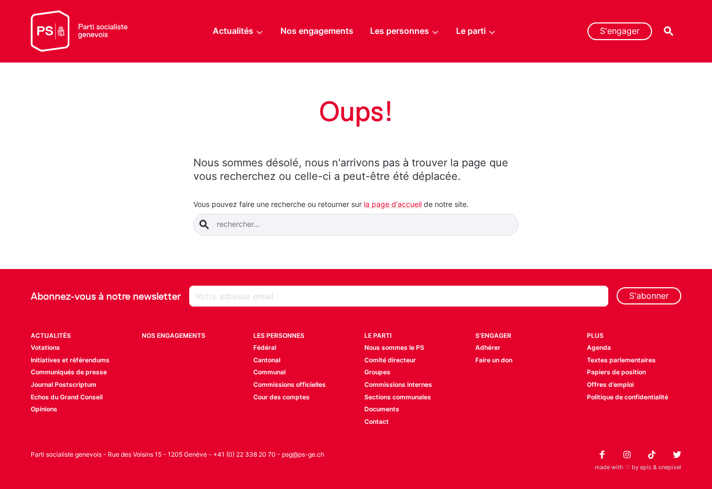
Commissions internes (398, 384)
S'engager (620, 31)
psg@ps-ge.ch (303, 454)
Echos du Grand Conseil (67, 397)
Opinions (44, 409)
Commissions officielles (289, 384)
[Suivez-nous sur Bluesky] (677, 454)
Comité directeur (390, 360)
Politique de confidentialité (627, 397)
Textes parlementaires (621, 360)
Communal (269, 372)
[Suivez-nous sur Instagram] (627, 454)
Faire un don (493, 360)
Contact (376, 421)
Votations (45, 347)
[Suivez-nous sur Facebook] (602, 454)
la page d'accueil (393, 204)
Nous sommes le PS (394, 347)
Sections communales (397, 397)
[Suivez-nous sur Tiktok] (652, 454)
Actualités (233, 31)
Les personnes (399, 31)
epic (646, 467)
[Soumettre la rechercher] (204, 224)
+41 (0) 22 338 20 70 (244, 454)
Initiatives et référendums (70, 360)
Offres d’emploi (610, 384)
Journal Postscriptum (63, 384)
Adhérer (487, 347)
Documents (381, 409)
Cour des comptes (281, 397)
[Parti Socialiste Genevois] (79, 31)
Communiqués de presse (69, 372)
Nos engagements (316, 31)
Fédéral (264, 347)
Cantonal (266, 360)
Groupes (377, 372)
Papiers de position (616, 372)
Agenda (599, 347)
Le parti (471, 31)
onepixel (669, 467)
